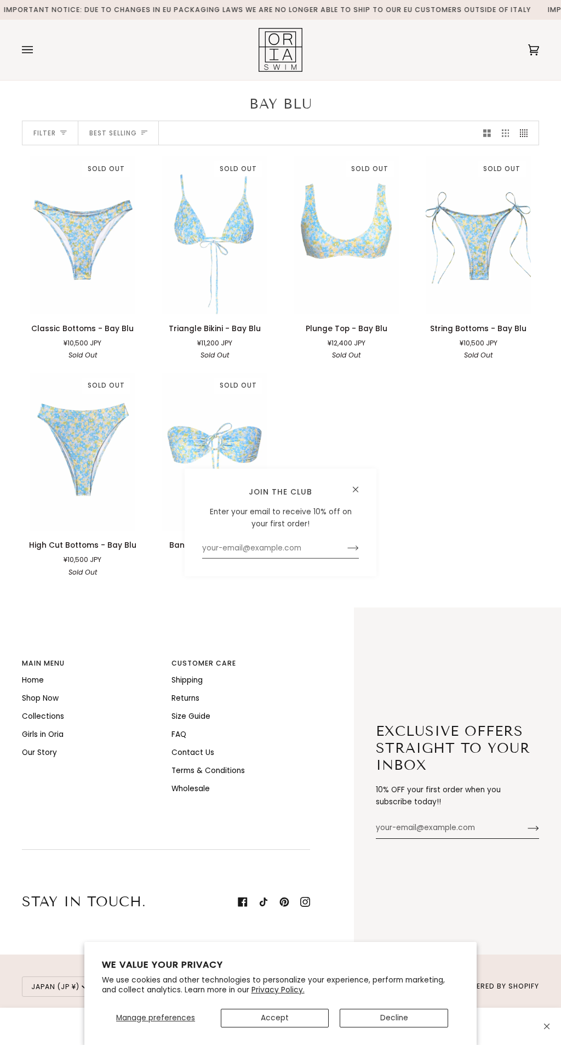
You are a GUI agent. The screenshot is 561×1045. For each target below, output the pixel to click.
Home (33, 680)
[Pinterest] (284, 902)
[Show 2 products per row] (487, 133)
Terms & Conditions (208, 770)
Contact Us (192, 752)
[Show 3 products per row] (505, 133)
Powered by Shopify (499, 986)
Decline (394, 1018)
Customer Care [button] (203, 663)
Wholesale (190, 788)
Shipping (187, 680)
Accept (275, 1018)
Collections (43, 716)
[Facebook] (243, 902)
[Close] (547, 1026)
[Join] (524, 828)
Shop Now (40, 698)
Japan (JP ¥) (55, 986)
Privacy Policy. (278, 990)
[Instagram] (305, 902)
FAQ (178, 734)
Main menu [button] (43, 663)
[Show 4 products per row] (526, 133)
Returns (185, 698)
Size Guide (190, 716)
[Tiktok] (263, 902)
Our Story (39, 752)
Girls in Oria (43, 734)
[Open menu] (38, 50)
